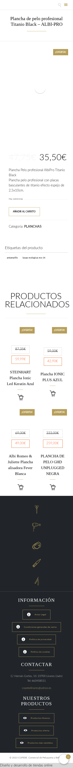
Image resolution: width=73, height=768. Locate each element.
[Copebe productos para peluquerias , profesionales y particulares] (15, 5)
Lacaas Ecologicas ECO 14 (34, 258)
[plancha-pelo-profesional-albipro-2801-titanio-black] (11, 138)
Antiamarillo (12, 258)
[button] (20, 397)
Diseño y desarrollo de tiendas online (26, 765)
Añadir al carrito (24, 211)
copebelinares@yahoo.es (36, 688)
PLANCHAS (32, 226)
